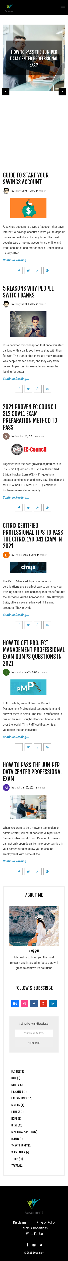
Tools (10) (17, 1159)
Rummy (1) (17, 1138)
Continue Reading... (16, 260)
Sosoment (38, 1252)
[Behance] (15, 1003)
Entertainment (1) (21, 1098)
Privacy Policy (46, 1222)
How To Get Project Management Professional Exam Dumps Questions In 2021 (34, 653)
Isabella (19, 672)
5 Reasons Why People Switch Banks (28, 292)
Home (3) (16, 1118)
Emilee (18, 554)
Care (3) (15, 1078)
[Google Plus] (43, 1003)
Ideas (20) (16, 1125)
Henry (18, 190)
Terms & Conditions (34, 1228)
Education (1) (19, 1091)
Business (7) (18, 1071)
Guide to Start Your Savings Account (26, 179)
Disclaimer (20, 1222)
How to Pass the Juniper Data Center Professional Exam (34, 58)
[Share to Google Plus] (38, 270)
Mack (17, 787)
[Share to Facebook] (19, 270)
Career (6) (17, 1085)
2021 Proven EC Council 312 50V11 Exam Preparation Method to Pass (30, 417)
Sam (17, 436)
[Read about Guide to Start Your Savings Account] (6, 190)
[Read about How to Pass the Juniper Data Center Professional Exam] (6, 787)
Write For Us (34, 1234)
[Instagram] (34, 1245)
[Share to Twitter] (28, 270)
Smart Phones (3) (21, 1145)
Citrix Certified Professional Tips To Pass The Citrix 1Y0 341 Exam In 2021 (33, 536)
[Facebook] (34, 1003)
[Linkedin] (53, 1003)
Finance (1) (17, 1111)
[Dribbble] (24, 1003)
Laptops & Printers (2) (24, 1132)
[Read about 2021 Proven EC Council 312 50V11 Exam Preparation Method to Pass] (6, 436)
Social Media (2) (20, 1152)
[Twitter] (41, 1245)
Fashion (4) (17, 1105)
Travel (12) (17, 1165)
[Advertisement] (34, 126)
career (42, 190)
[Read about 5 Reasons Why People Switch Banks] (6, 304)
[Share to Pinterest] (47, 270)
